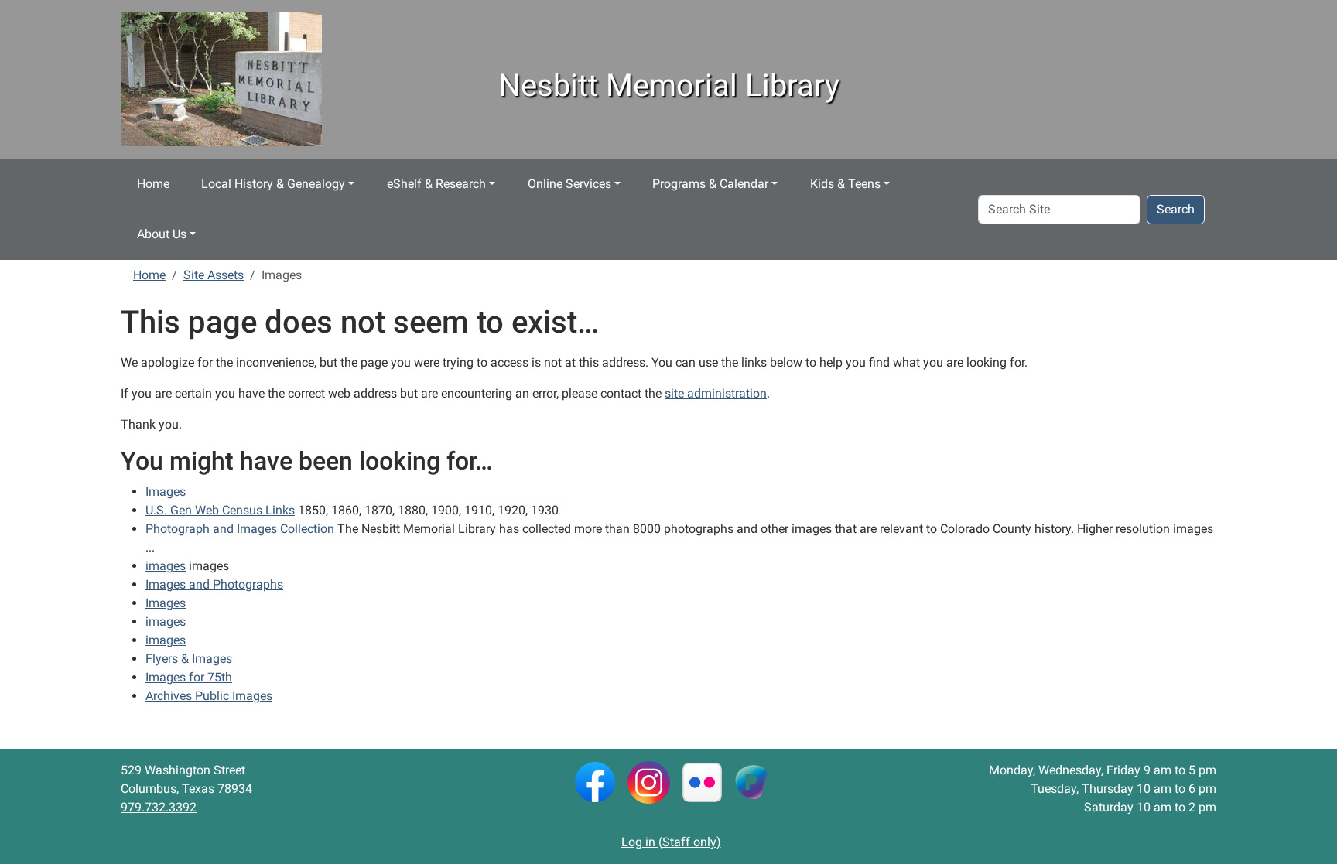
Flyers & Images (188, 658)
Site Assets (213, 275)
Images (165, 491)
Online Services (569, 183)
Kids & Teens (845, 183)
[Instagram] (648, 781)
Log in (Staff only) (671, 842)
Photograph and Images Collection (239, 528)
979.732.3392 (159, 807)
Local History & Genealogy (273, 183)
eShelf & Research (436, 183)
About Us (161, 234)
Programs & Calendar (710, 183)
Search (1176, 209)
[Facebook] (595, 781)
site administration (716, 393)
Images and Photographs (214, 584)
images (165, 565)
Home (153, 183)
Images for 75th (188, 677)
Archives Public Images (208, 695)
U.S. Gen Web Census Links (220, 510)
